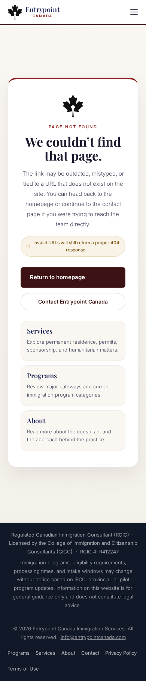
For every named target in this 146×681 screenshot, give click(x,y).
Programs (18, 653)
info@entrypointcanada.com (93, 637)
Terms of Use (23, 669)
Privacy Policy (121, 653)
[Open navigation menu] (134, 12)
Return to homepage (57, 277)
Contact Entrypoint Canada (73, 301)
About (68, 653)
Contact (90, 653)
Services (45, 653)
